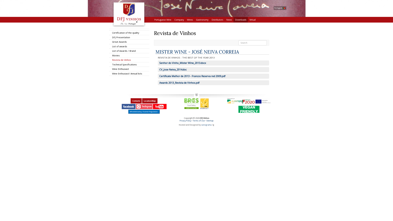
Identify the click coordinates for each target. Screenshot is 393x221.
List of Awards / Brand (124, 50)
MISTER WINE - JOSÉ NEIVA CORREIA (197, 52)
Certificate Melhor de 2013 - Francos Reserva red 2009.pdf (192, 76)
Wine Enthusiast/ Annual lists (127, 73)
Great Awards (119, 41)
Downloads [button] (240, 19)
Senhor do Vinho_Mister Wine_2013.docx (182, 63)
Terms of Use (199, 120)
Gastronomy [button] (202, 19)
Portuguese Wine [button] (162, 19)
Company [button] (179, 19)
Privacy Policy (185, 120)
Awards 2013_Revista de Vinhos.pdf (179, 82)
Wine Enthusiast (120, 68)
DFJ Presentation (121, 37)
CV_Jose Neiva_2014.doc (173, 69)
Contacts (136, 101)
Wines (190, 19)
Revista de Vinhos (121, 59)
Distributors (217, 19)
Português (278, 8)
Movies (116, 55)
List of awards (119, 46)
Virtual (252, 19)
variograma (206, 125)
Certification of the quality (125, 32)
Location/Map (150, 101)
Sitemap (210, 120)
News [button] (229, 19)
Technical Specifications (124, 64)
